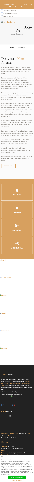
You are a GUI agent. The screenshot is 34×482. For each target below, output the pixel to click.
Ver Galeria (8, 166)
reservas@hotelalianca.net (24, 4)
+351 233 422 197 (9, 4)
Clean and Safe (22, 433)
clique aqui (17, 392)
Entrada (12, 47)
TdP (2, 436)
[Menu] (32, 12)
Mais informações (17, 480)
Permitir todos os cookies (17, 477)
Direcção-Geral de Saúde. (9, 438)
